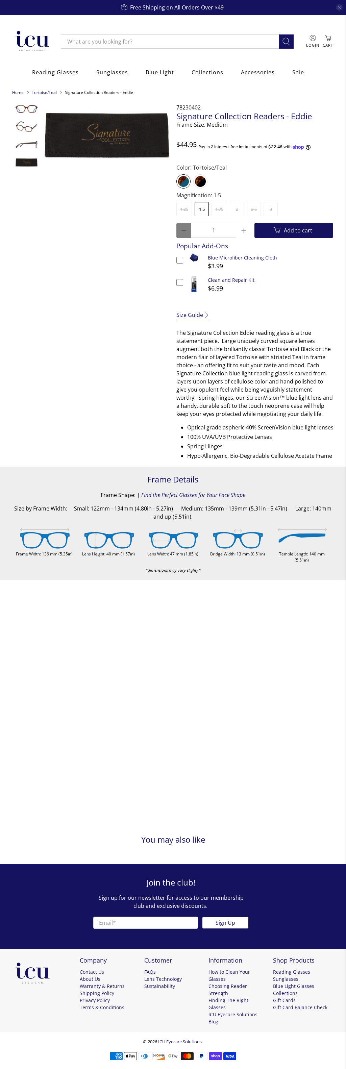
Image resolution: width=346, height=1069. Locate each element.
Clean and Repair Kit (231, 280)
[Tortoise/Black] (200, 181)
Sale (298, 72)
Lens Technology (163, 979)
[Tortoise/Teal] (183, 181)
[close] (339, 7)
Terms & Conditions (102, 1007)
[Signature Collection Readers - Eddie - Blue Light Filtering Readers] (107, 134)
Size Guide (189, 315)
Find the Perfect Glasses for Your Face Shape (193, 495)
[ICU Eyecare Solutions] (31, 41)
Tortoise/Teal (44, 93)
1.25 (184, 209)
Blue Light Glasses (293, 986)
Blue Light (160, 72)
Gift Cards (284, 1000)
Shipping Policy (97, 993)
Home (18, 93)
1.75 (219, 209)
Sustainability (159, 986)
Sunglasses (112, 72)
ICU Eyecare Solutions (180, 1042)
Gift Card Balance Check (300, 1007)
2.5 (254, 209)
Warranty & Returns (102, 986)
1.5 (202, 209)
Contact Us (92, 972)
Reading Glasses (55, 72)
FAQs (150, 972)
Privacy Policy (95, 1000)
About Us (90, 979)
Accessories (258, 72)
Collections (207, 72)
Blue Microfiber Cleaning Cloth (242, 257)
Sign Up (225, 922)
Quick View (194, 262)
